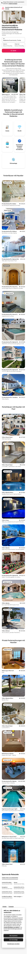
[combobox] (13, 40)
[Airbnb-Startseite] (3, 8)
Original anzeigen (13, 3)
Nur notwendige (13, 940)
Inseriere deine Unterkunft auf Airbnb (13, 8)
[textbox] (7, 46)
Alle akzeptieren (13, 935)
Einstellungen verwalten (13, 944)
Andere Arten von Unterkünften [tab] (10, 877)
